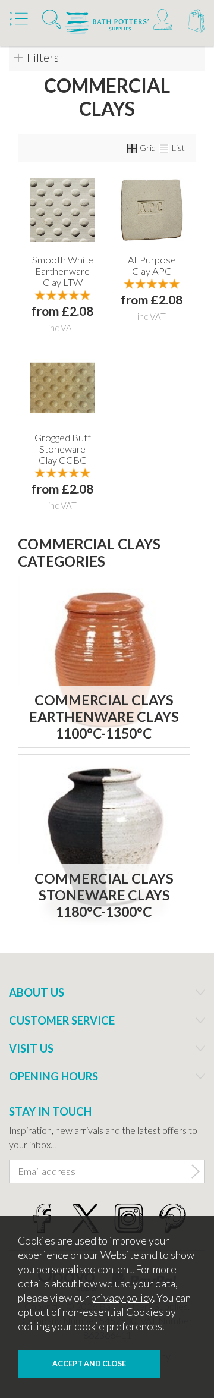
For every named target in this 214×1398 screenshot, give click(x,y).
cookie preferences (118, 1326)
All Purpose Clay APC (152, 265)
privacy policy (122, 1298)
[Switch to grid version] (132, 148)
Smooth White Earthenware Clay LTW (62, 271)
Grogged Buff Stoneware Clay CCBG (62, 449)
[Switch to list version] (164, 148)
